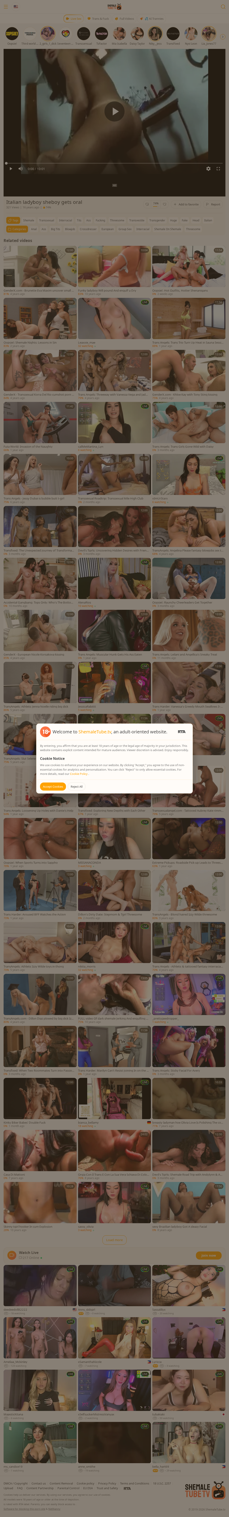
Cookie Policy (79, 774)
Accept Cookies (53, 787)
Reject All (77, 787)
